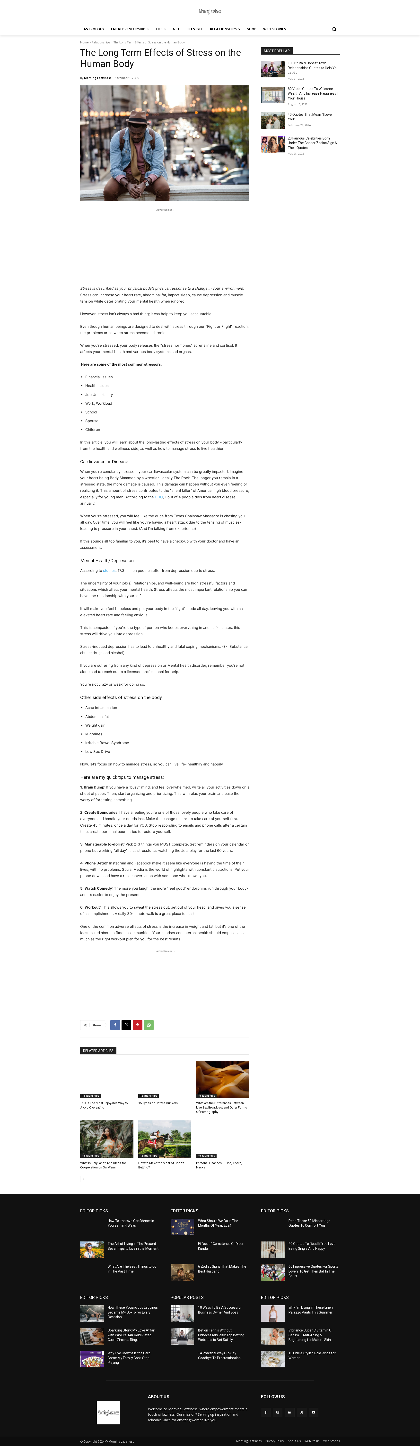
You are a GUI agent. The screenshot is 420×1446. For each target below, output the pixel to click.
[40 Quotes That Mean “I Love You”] (273, 120)
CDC (158, 497)
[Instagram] (277, 1412)
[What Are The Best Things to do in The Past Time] (92, 1272)
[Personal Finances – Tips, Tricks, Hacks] (222, 1139)
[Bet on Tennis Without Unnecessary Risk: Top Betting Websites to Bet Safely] (182, 1336)
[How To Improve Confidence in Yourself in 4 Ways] (92, 1227)
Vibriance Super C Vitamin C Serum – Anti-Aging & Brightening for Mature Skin (310, 1335)
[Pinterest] (137, 1025)
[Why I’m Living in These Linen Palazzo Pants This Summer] (273, 1313)
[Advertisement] (164, 246)
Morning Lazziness (97, 78)
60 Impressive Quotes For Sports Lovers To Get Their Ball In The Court (313, 1271)
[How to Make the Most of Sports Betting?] (165, 1139)
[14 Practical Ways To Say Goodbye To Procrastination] (182, 1359)
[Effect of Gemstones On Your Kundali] (182, 1249)
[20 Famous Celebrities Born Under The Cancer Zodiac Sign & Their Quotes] (273, 144)
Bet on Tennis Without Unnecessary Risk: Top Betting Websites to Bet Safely (221, 1335)
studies (109, 570)
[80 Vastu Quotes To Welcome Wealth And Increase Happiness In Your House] (273, 95)
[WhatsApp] (149, 1025)
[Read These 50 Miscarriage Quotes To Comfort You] (273, 1227)
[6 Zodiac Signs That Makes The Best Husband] (182, 1272)
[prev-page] (83, 1179)
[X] (126, 1025)
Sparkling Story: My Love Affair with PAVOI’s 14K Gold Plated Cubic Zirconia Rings (131, 1335)
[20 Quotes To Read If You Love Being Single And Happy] (273, 1249)
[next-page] (91, 1179)
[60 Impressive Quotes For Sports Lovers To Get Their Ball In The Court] (273, 1272)
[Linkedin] (289, 1412)
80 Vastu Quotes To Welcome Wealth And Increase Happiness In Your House (314, 93)
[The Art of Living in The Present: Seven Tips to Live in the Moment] (92, 1249)
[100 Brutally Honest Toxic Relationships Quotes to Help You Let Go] (273, 69)
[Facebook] (115, 1025)
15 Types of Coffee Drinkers (158, 1103)
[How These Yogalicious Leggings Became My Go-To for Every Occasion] (92, 1313)
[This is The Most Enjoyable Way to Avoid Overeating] (106, 1079)
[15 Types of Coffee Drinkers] (165, 1079)
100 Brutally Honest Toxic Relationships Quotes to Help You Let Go (313, 67)
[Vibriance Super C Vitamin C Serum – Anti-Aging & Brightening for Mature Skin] (273, 1336)
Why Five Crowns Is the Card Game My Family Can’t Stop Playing (129, 1357)
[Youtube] (313, 1412)
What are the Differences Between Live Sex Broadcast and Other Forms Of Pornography (221, 1107)
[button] (334, 29)
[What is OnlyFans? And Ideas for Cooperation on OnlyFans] (106, 1139)
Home (84, 42)
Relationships (101, 42)
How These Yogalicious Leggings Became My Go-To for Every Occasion (133, 1312)
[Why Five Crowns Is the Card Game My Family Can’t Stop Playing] (92, 1359)
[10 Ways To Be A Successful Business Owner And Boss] (182, 1313)
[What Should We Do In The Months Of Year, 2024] (182, 1227)
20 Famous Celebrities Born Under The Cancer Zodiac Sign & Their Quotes (312, 143)
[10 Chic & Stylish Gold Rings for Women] (273, 1359)
